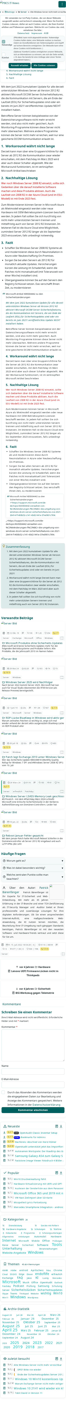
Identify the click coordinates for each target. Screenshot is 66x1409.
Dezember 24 (11, 1334)
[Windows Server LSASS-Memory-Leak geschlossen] (9, 773)
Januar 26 (27, 1318)
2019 (18, 1346)
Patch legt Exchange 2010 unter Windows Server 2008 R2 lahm (34, 756)
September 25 (52, 1322)
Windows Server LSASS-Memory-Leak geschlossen (34, 796)
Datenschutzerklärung (46, 1104)
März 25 (26, 1330)
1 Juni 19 (14, 708)
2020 (7, 1347)
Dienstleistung (13, 1225)
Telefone (57, 1229)
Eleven (30, 1274)
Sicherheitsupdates (50, 1290)
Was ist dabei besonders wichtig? (26, 868)
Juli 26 (19, 1315)
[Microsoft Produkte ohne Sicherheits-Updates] (9, 623)
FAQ (20, 1278)
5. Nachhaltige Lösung (18, 74)
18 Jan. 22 (14, 822)
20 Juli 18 (14, 743)
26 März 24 (15, 782)
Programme (29, 1233)
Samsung (43, 1286)
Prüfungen (57, 1241)
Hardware (56, 1236)
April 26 (42, 1315)
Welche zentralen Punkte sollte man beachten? (27, 876)
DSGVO (13, 1274)
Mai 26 (30, 1315)
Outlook (58, 1282)
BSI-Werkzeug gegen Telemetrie (34, 991)
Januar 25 (56, 1330)
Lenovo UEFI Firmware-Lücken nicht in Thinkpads (34, 971)
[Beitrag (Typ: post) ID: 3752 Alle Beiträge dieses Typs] (3, 743)
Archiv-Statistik (18, 1309)
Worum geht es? (16, 860)
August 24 (27, 1337)
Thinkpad (24, 1293)
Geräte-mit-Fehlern (48, 1225)
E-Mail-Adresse (10, 1079)
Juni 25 (42, 1326)
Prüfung (31, 1286)
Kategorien (15, 1219)
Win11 (5, 1297)
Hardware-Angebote (15, 1229)
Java (29, 1277)
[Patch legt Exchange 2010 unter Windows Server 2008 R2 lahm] (9, 733)
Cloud (5, 1274)
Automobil (40, 1236)
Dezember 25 (50, 1318)
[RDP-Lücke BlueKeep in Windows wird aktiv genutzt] (9, 698)
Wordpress (33, 1297)
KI (37, 1278)
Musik (26, 1282)
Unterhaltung (12, 1248)
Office (39, 638)
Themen (13, 1264)
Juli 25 (29, 1326)
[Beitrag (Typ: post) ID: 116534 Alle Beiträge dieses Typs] (4, 782)
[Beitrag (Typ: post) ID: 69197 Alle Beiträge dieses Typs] (3, 821)
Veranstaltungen (48, 1248)
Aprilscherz (37, 1270)
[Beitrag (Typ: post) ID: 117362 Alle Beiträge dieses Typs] (3, 668)
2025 (14, 1342)
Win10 (57, 1293)
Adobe (14, 1270)
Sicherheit (27, 1245)
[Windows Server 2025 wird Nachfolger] (9, 659)
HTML (17, 1138)
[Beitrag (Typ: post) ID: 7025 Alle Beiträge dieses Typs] (3, 707)
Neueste (13, 1126)
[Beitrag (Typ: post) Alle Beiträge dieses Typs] (56, 1126)
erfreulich (17, 791)
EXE (16, 1133)
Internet (9, 1240)
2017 (40, 1347)
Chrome (58, 1270)
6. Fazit (10, 77)
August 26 (7, 1315)
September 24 (10, 1337)
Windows (49, 638)
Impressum (36, 33)
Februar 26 (8, 1318)
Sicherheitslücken (23, 1290)
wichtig (46, 1293)
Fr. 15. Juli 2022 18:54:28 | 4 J (21, 945)
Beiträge (11, 12)
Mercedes (57, 1278)
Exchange (17, 638)
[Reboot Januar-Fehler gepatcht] (9, 812)
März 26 (55, 1315)
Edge (21, 1274)
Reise (5, 1245)
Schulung (57, 1286)
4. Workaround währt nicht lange (24, 70)
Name (5, 1066)
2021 (59, 1343)
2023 (37, 1342)
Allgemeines (8, 1236)
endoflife (42, 1274)
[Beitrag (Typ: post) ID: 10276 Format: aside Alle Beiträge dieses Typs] (3, 633)
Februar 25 (41, 1330)
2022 (49, 1343)
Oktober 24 (53, 1334)
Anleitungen (24, 1236)
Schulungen (39, 1229)
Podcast (18, 1286)
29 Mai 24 (14, 668)
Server (24, 12)
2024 (25, 1343)
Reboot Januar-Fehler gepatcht (24, 835)
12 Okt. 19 (14, 633)
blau (48, 1270)
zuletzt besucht (18, 1359)
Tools (57, 1244)
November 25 (10, 1322)
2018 (30, 1346)
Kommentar (9, 1027)
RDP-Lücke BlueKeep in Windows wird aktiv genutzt (34, 717)
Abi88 (5, 1270)
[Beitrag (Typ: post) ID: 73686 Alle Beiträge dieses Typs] (2, 944)
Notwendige (7, 45)
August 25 (11, 1326)
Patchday (29, 791)
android (23, 1270)
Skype (5, 1293)
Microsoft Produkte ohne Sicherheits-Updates (34, 643)
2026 (4, 1343)
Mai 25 (56, 1326)
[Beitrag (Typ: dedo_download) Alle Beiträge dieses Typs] (61, 1126)
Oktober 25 (31, 1322)
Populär (13, 1173)
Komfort (5, 58)
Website (35, 1293)
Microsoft (28, 638)
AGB (46, 33)
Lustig (46, 1278)
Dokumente (10, 1233)
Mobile (35, 1240)
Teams (13, 1293)
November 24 (34, 1334)
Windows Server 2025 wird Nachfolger (29, 682)
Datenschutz (23, 33)
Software (43, 1245)
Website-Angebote (14, 1252)
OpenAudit (46, 1282)
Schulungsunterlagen (51, 1233)
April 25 (9, 1330)
